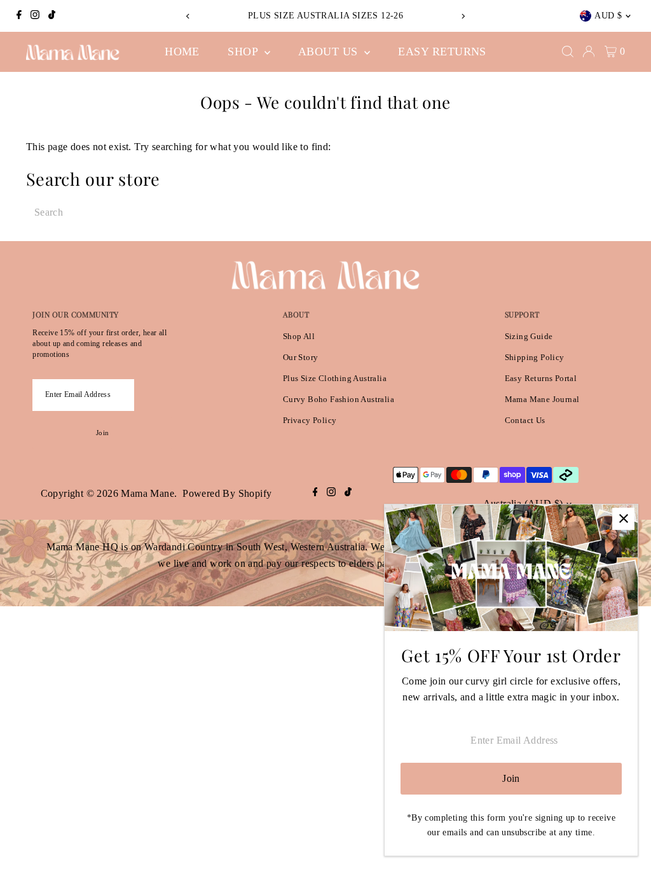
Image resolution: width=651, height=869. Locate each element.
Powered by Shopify (226, 493)
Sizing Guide (529, 336)
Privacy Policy (310, 420)
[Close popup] (623, 519)
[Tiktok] (51, 16)
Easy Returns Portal (541, 378)
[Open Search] (567, 51)
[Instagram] (35, 16)
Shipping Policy (535, 357)
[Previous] (188, 16)
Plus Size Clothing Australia (335, 378)
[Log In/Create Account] (588, 51)
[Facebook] (19, 16)
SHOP (244, 51)
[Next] (462, 16)
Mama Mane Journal (542, 399)
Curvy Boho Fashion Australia (338, 399)
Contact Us (525, 420)
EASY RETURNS (442, 51)
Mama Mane (147, 493)
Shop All (299, 336)
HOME (182, 51)
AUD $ (608, 15)
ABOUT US (329, 51)
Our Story (301, 357)
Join (102, 432)
